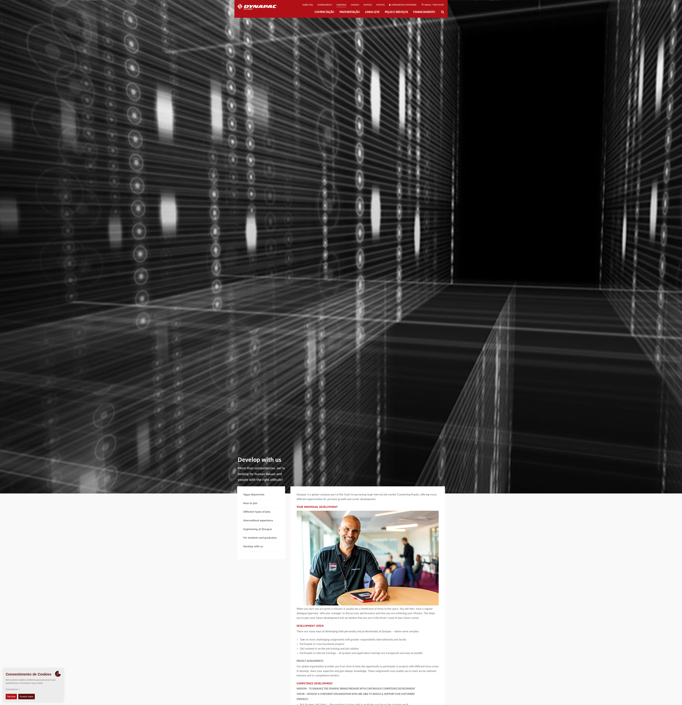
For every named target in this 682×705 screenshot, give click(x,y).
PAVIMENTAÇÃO (350, 12)
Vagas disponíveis (253, 494)
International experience (258, 520)
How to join (250, 503)
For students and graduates (260, 537)
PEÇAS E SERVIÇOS (396, 12)
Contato (355, 5)
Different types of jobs (256, 512)
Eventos (380, 5)
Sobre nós (307, 5)
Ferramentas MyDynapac (403, 5)
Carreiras (341, 5)
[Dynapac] (259, 7)
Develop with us (253, 546)
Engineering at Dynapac (257, 529)
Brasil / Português (434, 5)
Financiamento (424, 12)
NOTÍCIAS (368, 5)
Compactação (324, 12)
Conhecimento (324, 5)
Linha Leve (372, 12)
